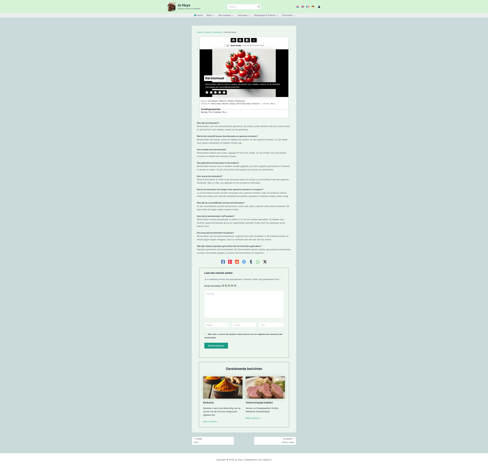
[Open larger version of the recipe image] (244, 73)
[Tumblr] (251, 262)
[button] (213, 15)
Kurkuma (208, 402)
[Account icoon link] (319, 7)
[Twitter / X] (265, 262)
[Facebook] (223, 262)
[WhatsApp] (258, 262)
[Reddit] (237, 262)
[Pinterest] (230, 262)
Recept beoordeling (212, 286)
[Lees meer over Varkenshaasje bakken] (265, 387)
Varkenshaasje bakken (259, 402)
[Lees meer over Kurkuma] (222, 387)
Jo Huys (183, 5)
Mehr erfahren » (210, 421)
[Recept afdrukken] (233, 40)
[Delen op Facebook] (247, 40)
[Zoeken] (259, 6)
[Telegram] (244, 262)
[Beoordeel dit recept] (254, 40)
